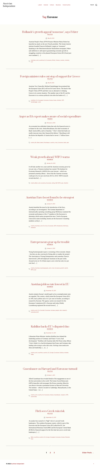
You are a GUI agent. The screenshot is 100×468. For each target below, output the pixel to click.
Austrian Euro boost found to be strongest (50, 197)
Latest (40, 5)
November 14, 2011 (51, 333)
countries (41, 60)
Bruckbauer (47, 142)
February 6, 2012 (51, 123)
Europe (52, 352)
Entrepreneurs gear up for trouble (50, 242)
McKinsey (65, 226)
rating (53, 183)
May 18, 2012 (51, 83)
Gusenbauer (57, 395)
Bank (38, 142)
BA (36, 142)
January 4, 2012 (51, 248)
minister (67, 60)
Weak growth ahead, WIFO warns (50, 157)
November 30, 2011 (51, 290)
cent (37, 60)
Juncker (62, 60)
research (64, 310)
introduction (59, 226)
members (33, 227)
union (39, 102)
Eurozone (48, 60)
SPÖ (67, 395)
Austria (32, 142)
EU (45, 60)
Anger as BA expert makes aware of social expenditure (50, 116)
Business (58, 5)
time (32, 439)
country (52, 142)
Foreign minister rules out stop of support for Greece (50, 76)
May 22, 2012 (51, 38)
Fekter (53, 60)
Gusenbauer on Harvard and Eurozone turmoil (50, 369)
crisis (56, 142)
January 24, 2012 (51, 163)
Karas (54, 100)
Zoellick (66, 183)
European (40, 100)
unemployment (35, 312)
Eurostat (42, 310)
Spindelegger (34, 102)
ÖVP (32, 62)
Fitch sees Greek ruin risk (50, 411)
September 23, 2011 (51, 417)
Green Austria (66, 5)
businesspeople (44, 268)
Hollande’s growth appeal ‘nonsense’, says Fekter (50, 32)
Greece (58, 60)
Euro (46, 226)
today (32, 354)
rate (61, 310)
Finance (50, 119)
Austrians (33, 60)
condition (33, 100)
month (66, 268)
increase (53, 310)
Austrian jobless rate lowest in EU (50, 284)
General (46, 5)
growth (62, 268)
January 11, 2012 (51, 204)
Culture (52, 5)
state (64, 142)
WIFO (59, 183)
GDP (55, 226)
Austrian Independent (17, 464)
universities (34, 396)
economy (43, 183)
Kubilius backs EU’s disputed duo (50, 326)
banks (41, 142)
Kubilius (62, 352)
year (68, 142)
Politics (50, 34)
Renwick (67, 437)
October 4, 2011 (51, 375)
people (57, 310)
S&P (56, 183)
